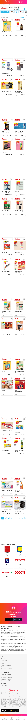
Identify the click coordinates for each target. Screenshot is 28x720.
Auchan (9, 4)
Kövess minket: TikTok (6, 680)
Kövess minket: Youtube (6, 679)
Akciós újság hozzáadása (6, 668)
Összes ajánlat (4, 662)
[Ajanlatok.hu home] (9, 1)
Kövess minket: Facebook (6, 676)
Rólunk (2, 666)
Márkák (2, 663)
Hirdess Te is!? (4, 660)
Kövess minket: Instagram (6, 677)
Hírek (2, 670)
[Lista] (22, 2)
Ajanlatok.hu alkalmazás (6, 665)
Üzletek (5, 4)
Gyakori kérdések (4, 658)
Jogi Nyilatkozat (22, 714)
